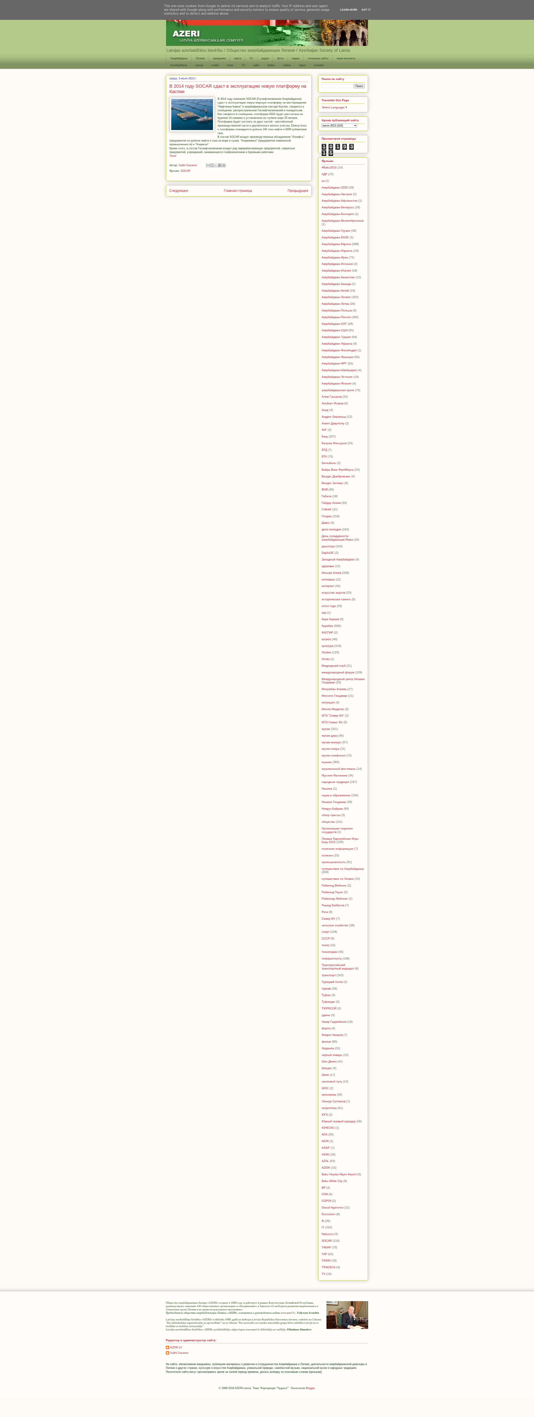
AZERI (326, 1167)
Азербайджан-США (335, 330)
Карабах (327, 625)
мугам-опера (330, 748)
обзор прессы (331, 815)
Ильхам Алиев (331, 572)
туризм (326, 988)
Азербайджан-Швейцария (339, 370)
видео (296, 58)
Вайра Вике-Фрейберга (338, 469)
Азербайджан (178, 58)
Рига (325, 912)
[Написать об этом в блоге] (212, 165)
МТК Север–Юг (332, 722)
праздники (219, 58)
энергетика (329, 1108)
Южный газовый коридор (339, 1121)
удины (326, 1015)
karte (230, 65)
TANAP (326, 1247)
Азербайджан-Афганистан (340, 200)
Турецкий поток (332, 981)
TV (251, 58)
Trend (172, 155)
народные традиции (335, 782)
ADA (324, 1134)
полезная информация (337, 848)
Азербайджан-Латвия (336, 297)
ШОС (325, 1088)
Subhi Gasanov (179, 1352)
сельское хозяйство (335, 925)
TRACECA (328, 1267)
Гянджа (327, 516)
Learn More (348, 9)
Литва (326, 659)
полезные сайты (318, 58)
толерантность (332, 958)
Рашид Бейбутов (333, 905)
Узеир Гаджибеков (334, 1021)
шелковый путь (332, 1081)
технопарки (329, 951)
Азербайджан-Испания (337, 263)
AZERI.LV (176, 1347)
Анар (325, 410)
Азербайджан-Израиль (337, 250)
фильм (326, 1041)
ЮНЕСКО (328, 1127)
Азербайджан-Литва (335, 303)
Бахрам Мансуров (334, 443)
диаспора (328, 546)
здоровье (328, 566)
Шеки (325, 1074)
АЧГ (324, 429)
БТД (324, 449)
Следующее (178, 190)
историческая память (336, 599)
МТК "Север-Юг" (333, 715)
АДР (324, 174)
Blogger (310, 1388)
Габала (326, 496)
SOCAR (185, 170)
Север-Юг (328, 918)
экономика (329, 1094)
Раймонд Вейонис (334, 885)
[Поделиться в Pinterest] (224, 165)
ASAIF (326, 1147)
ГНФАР (326, 509)
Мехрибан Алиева (334, 689)
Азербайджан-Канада (336, 284)
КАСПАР (327, 632)
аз (323, 180)
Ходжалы (328, 1048)
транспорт (329, 975)
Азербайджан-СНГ (334, 323)
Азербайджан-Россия (336, 317)
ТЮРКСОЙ (329, 1008)
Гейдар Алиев (331, 502)
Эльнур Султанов (333, 1101)
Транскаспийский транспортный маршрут (338, 966)
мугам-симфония (333, 755)
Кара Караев (330, 619)
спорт (325, 931)
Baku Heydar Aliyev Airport (339, 1174)
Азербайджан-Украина (337, 343)
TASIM (326, 1260)
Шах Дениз (329, 1061)
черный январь (332, 1055)
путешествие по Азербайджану (343, 868)
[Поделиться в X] (216, 165)
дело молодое (331, 529)
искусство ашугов (333, 592)
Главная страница (238, 190)
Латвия (200, 58)
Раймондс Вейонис (335, 898)
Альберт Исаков (332, 403)
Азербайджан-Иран (335, 257)
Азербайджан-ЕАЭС (335, 237)
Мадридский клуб (333, 665)
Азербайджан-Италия (336, 270)
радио (265, 58)
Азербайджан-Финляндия (339, 350)
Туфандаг (328, 1001)
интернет (328, 586)
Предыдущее (298, 190)
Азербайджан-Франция (337, 357)
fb (323, 1220)
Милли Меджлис (333, 709)
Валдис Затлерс (333, 483)
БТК (324, 456)
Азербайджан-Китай (335, 290)
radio (256, 65)
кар (324, 612)
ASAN (325, 1154)
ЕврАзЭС (328, 552)
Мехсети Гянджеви (334, 695)
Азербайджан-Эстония (337, 376)
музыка (326, 762)
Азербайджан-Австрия (337, 194)
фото (280, 58)
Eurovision (328, 1214)
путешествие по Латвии (338, 878)
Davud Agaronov (333, 1207)
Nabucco (327, 1234)
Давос (326, 522)
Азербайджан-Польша (337, 310)
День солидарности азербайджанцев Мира (337, 537)
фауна (326, 1028)
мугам (326, 729)
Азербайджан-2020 (335, 187)
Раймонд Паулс (332, 892)
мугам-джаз (330, 735)
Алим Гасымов (332, 396)
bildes (271, 65)
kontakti (319, 65)
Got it (366, 9)
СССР (326, 938)
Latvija (199, 65)
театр (325, 945)
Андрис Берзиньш (334, 416)
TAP (324, 1254)
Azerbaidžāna (178, 65)
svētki (215, 65)
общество (328, 821)
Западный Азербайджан (338, 559)
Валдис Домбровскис (336, 476)
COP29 (326, 1200)
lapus (302, 65)
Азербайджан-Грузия (336, 230)
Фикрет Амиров (332, 1035)
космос (326, 639)
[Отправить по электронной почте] (208, 165)
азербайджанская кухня (338, 390)
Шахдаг (327, 1068)
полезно (327, 855)
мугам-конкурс (331, 742)
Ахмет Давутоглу (333, 423)
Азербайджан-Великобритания (343, 220)
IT (323, 1227)
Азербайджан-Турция (336, 337)
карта (237, 58)
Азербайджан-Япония (336, 383)
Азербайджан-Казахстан (338, 277)
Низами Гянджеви (334, 802)
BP (323, 1187)
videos (287, 65)
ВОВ (325, 489)
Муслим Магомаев (334, 775)
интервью (328, 579)
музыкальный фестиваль (339, 768)
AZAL (325, 1161)
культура (327, 645)
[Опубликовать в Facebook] (220, 165)
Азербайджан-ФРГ (334, 363)
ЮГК (325, 1114)
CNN (325, 1194)
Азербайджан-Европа (336, 244)
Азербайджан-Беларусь (338, 207)
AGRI (325, 1141)
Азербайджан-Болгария (338, 214)
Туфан (326, 995)
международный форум (338, 672)
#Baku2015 (329, 167)
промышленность (334, 862)
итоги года (329, 606)
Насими (327, 788)
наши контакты (346, 58)
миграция (328, 702)
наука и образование (336, 795)
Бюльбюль (329, 463)
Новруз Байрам (332, 808)
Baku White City (332, 1181)
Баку (325, 436)
